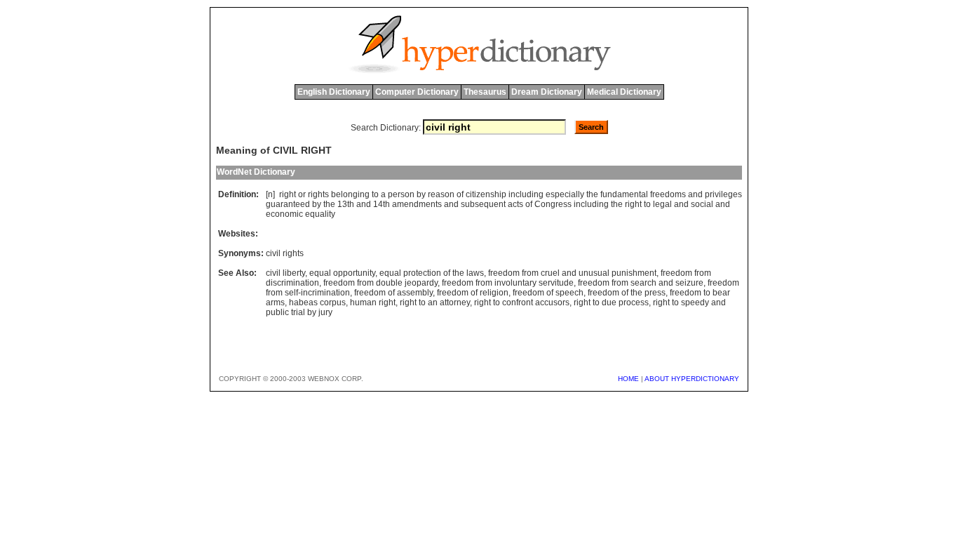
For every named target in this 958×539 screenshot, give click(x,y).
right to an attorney (435, 302)
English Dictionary (333, 92)
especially (565, 194)
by (421, 194)
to (375, 194)
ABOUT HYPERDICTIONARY (692, 378)
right (287, 194)
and (695, 194)
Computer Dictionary (417, 92)
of (460, 194)
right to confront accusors (521, 302)
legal (662, 204)
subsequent (483, 204)
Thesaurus (485, 92)
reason (441, 194)
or (302, 194)
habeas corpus (317, 302)
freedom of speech (548, 293)
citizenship (486, 194)
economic (284, 214)
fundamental (624, 194)
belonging (350, 194)
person (401, 194)
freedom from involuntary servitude (508, 283)
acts (515, 204)
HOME (628, 378)
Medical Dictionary (624, 92)
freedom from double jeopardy (380, 283)
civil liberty (285, 273)
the (592, 194)
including (526, 194)
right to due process (611, 302)
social (702, 204)
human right (373, 302)
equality (320, 214)
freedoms (668, 194)
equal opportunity (342, 273)
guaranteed (288, 204)
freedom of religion (472, 293)
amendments (417, 204)
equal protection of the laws (431, 273)
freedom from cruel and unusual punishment (572, 273)
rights (318, 194)
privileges (723, 194)
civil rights (285, 253)
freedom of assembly (393, 293)
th (350, 204)
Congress (553, 204)
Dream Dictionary (546, 92)
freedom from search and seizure (640, 283)
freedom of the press (627, 293)
